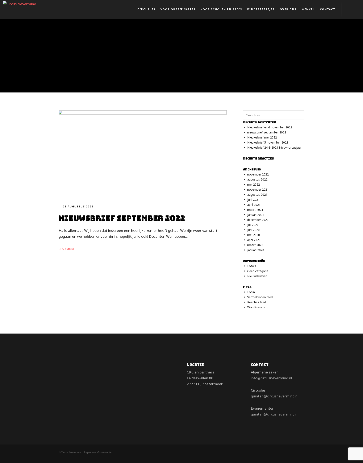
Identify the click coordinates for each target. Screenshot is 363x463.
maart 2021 (255, 210)
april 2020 (253, 240)
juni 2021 (253, 200)
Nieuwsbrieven (257, 276)
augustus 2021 (257, 195)
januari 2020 (255, 250)
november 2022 (258, 174)
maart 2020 (255, 245)
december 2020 (257, 220)
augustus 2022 (257, 179)
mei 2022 (253, 184)
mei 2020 (253, 235)
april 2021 (253, 205)
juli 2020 (253, 225)
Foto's (251, 266)
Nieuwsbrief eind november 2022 (269, 127)
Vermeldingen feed (260, 297)
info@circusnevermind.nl (271, 378)
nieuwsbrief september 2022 (266, 132)
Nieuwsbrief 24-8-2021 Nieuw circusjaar (274, 147)
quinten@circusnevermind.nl (274, 396)
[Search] (299, 115)
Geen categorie (257, 271)
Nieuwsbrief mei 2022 (262, 137)
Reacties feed (256, 302)
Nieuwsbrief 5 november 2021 (267, 142)
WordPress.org (257, 307)
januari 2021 (255, 215)
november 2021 (258, 189)
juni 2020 (253, 230)
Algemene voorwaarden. (98, 452)
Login (251, 292)
